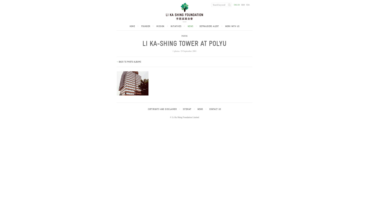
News (192, 26)
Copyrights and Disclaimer (164, 109)
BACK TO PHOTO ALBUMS (129, 62)
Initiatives (178, 26)
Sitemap (189, 109)
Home (134, 26)
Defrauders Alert (210, 26)
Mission (162, 26)
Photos (184, 36)
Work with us (232, 26)
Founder (147, 26)
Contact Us (215, 109)
